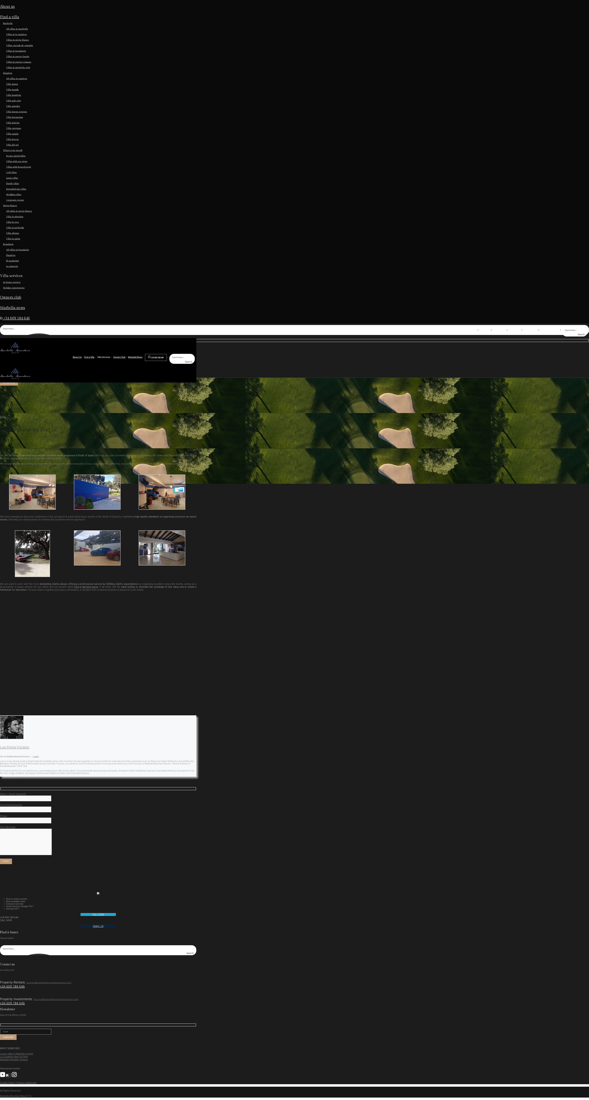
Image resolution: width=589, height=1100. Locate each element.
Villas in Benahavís (16, 51)
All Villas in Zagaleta (16, 78)
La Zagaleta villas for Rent (14, 1056)
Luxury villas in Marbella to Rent (16, 1053)
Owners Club (10, 297)
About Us (7, 6)
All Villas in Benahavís (17, 250)
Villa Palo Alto (13, 101)
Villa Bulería (12, 123)
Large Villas (12, 178)
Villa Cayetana (13, 128)
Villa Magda (12, 89)
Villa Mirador (13, 106)
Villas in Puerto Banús (17, 56)
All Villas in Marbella (17, 29)
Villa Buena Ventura (16, 112)
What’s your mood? (12, 150)
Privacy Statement (27, 1082)
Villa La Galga (13, 239)
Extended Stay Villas (16, 189)
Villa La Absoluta (14, 216)
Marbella (8, 23)
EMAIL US (98, 926)
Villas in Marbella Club (18, 67)
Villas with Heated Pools (18, 167)
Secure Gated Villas (15, 156)
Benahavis (8, 244)
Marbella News (12, 308)
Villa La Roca (12, 222)
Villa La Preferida (15, 228)
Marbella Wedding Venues (14, 1059)
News (3, 416)
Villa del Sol (12, 145)
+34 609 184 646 (16, 318)
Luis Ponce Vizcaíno (14, 747)
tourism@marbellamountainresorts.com (48, 982)
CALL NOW (98, 914)
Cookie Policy (7, 1082)
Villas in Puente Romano (18, 62)
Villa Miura (12, 84)
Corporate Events (15, 200)
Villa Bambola (13, 95)
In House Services (12, 282)
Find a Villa (9, 17)
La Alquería (12, 266)
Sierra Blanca (10, 205)
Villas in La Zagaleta (16, 34)
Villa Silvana (12, 233)
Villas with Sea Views (16, 161)
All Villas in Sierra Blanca (19, 211)
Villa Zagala (12, 134)
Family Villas (12, 183)
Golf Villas (11, 172)
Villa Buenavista (14, 117)
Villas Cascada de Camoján (19, 45)
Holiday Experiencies (14, 288)
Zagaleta (7, 73)
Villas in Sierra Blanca (17, 40)
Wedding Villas (13, 194)
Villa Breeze (12, 139)
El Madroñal (12, 261)
